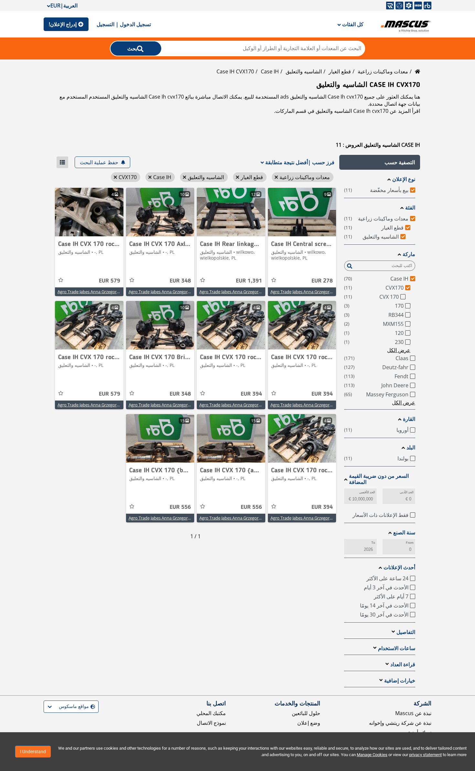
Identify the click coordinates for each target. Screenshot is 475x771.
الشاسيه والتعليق (304, 71)
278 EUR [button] (322, 281)
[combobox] (94, 706)
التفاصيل (405, 632)
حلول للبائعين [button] (306, 713)
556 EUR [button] (251, 507)
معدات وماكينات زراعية (383, 71)
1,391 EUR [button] (249, 281)
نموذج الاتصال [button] (211, 722)
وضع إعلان (308, 722)
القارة (409, 419)
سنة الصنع (404, 532)
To (373, 542)
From (410, 542)
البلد (410, 447)
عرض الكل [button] (398, 350)
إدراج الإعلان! (63, 24)
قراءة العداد (402, 664)
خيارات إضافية (399, 680)
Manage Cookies (372, 754)
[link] (302, 212)
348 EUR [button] (180, 281)
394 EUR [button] (322, 394)
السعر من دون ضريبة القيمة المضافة (379, 479)
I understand (33, 751)
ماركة (409, 254)
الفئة (410, 207)
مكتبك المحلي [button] (211, 713)
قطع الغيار (340, 71)
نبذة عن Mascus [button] (413, 713)
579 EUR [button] (109, 281)
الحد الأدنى (407, 492)
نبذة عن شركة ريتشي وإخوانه (400, 722)
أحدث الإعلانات (399, 567)
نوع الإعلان (403, 179)
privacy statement (425, 754)
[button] (379, 162)
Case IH (270, 71)
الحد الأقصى (367, 492)
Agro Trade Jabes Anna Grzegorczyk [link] (304, 291)
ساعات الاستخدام (396, 648)
